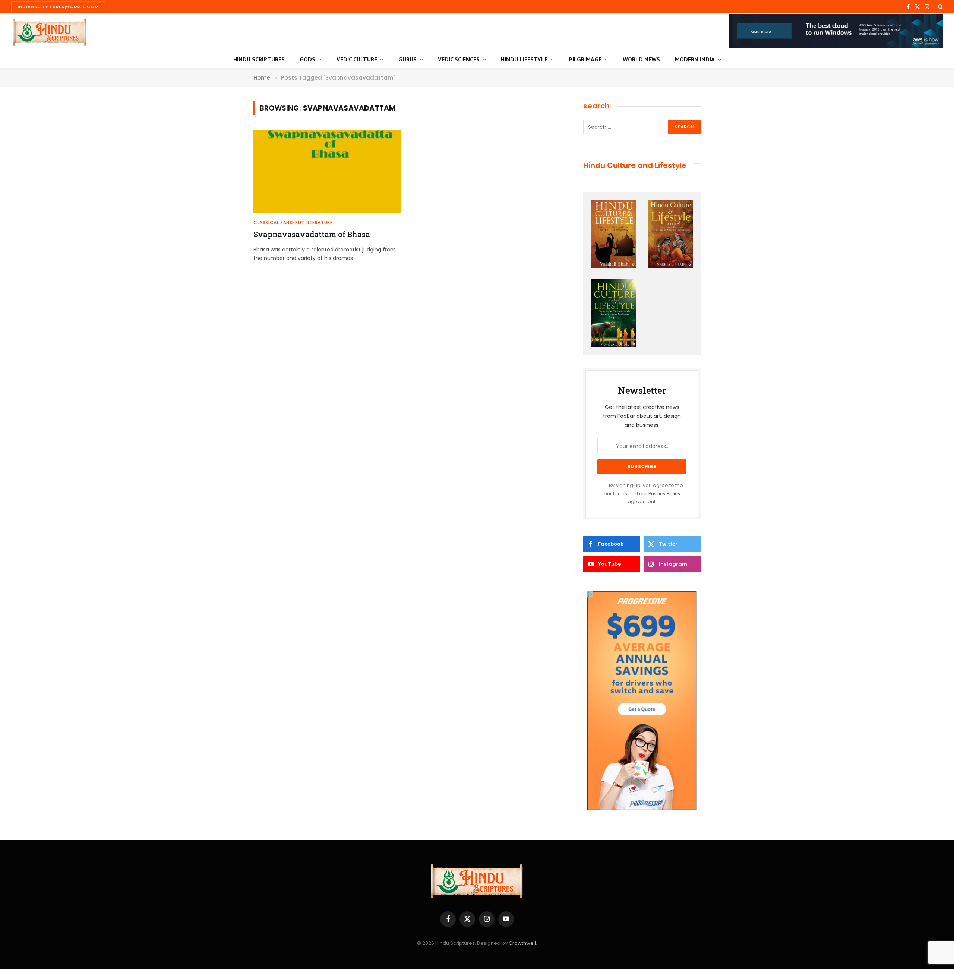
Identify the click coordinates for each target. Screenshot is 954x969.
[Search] (939, 6)
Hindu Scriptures (259, 59)
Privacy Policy (664, 493)
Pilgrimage (585, 59)
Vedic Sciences (459, 59)
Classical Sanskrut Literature (292, 222)
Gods (307, 59)
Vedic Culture (357, 59)
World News (641, 59)
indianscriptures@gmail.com (58, 7)
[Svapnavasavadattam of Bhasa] (327, 171)
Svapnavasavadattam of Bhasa (311, 234)
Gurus (407, 59)
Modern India (695, 59)
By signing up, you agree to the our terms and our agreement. (643, 493)
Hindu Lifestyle (524, 59)
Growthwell (522, 943)
